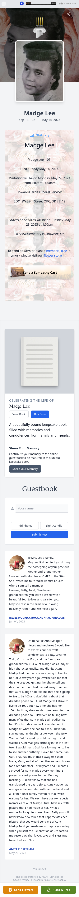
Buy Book (40, 414)
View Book (18, 414)
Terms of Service (50, 880)
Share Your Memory (25, 469)
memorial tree (56, 251)
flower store (53, 255)
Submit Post (39, 534)
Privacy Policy (28, 880)
